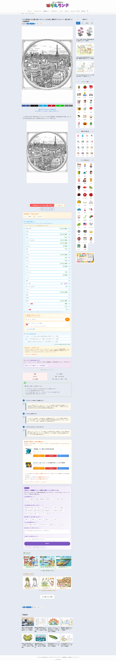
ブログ (39, 657)
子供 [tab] (92, 23)
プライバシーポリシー (57, 657)
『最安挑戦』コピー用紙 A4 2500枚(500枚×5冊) (43, 449)
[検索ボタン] (87, 11)
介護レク (41, 23)
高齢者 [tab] (87, 23)
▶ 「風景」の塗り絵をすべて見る (47, 570)
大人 (45, 23)
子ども (33, 323)
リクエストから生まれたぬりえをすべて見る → (62, 344)
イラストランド (75, 657)
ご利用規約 (70, 657)
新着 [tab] (78, 23)
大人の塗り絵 (32, 23)
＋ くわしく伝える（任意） (30, 329)
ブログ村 (50, 657)
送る (67, 319)
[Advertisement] (47, 193)
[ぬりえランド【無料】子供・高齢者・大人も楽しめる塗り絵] (58, 5)
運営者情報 (64, 657)
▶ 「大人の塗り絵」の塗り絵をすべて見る (47, 590)
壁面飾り (29, 216)
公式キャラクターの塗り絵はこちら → (32, 354)
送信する (47, 543)
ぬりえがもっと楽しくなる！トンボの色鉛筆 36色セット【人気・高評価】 (49, 462)
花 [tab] (82, 23)
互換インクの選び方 (40, 473)
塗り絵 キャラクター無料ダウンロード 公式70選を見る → (36, 365)
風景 (27, 23)
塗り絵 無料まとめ (44, 657)
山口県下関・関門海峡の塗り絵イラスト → (47, 568)
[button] (26, 106)
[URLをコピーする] (69, 106)
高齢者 (38, 23)
